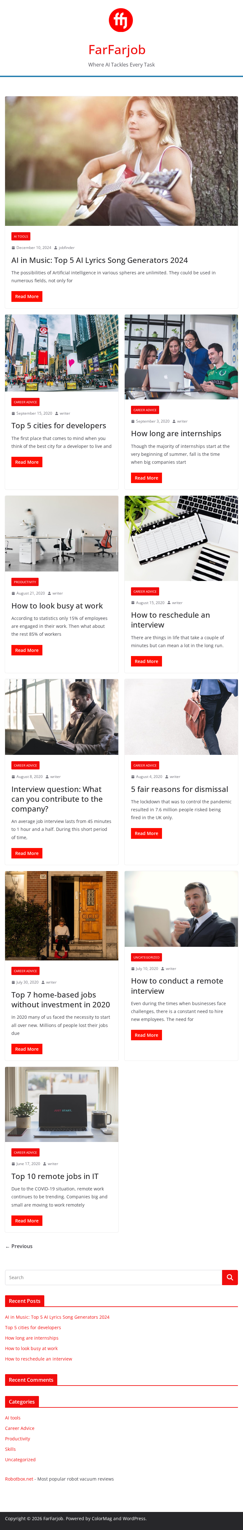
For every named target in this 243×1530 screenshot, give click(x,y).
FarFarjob (117, 49)
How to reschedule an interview (170, 619)
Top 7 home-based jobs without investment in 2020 (60, 999)
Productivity (25, 582)
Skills (10, 1449)
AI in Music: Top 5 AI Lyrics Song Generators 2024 (99, 260)
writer (65, 413)
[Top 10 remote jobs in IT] (61, 1104)
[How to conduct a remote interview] (181, 909)
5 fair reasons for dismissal (179, 789)
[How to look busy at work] (61, 533)
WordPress (134, 1518)
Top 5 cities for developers (58, 425)
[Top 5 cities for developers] (61, 353)
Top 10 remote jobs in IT (54, 1176)
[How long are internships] (181, 357)
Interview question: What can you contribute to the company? (57, 799)
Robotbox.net (19, 1479)
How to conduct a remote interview (177, 985)
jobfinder (67, 247)
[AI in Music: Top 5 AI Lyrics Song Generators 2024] (121, 161)
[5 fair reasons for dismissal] (181, 717)
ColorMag (102, 1518)
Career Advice (25, 402)
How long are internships (176, 433)
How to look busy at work (57, 605)
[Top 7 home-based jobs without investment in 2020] (61, 915)
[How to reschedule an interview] (181, 538)
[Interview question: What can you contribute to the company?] (61, 717)
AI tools (21, 236)
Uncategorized (146, 957)
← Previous (19, 1246)
